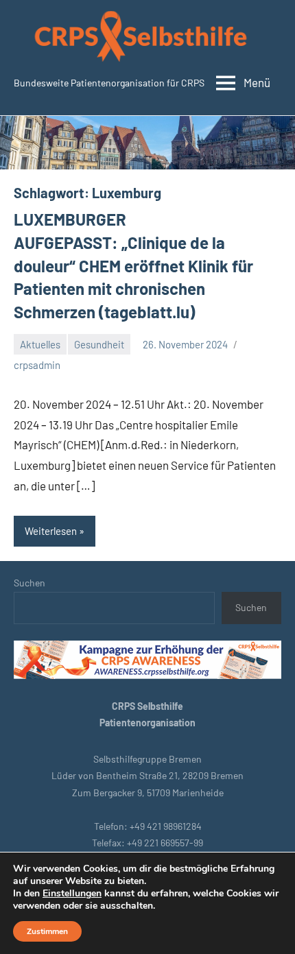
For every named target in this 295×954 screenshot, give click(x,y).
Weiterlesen (51, 531)
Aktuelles (40, 344)
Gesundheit (99, 344)
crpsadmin (37, 365)
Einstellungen (72, 893)
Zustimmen (47, 931)
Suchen (29, 582)
